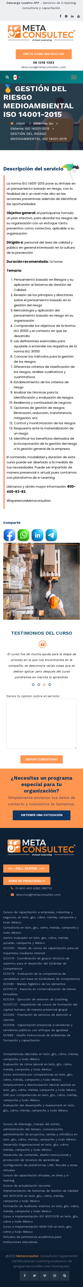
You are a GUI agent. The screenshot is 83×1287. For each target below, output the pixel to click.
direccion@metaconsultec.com (43, 67)
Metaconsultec (28, 1256)
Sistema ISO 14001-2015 (29, 128)
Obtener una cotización (41, 815)
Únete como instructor (43, 54)
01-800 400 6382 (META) (33, 888)
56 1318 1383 (43, 62)
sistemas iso (43, 123)
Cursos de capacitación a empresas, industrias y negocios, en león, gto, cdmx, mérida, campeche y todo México (39, 917)
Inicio (20, 123)
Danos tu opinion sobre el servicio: (33, 696)
